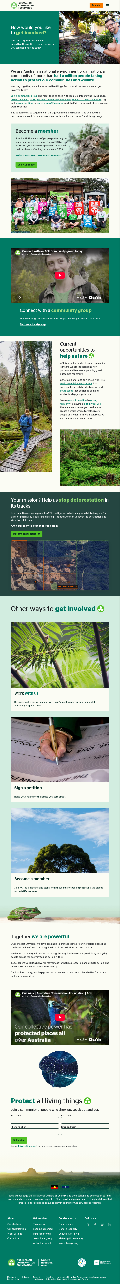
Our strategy (14, 1224)
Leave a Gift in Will (69, 1234)
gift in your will (92, 404)
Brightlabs (51, 1279)
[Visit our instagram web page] (102, 1224)
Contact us (13, 1238)
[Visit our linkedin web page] (109, 1224)
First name (16, 1116)
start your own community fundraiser (50, 99)
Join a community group (24, 96)
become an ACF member (50, 103)
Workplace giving (68, 1243)
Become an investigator (26, 534)
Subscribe (19, 1140)
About (11, 1218)
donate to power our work (86, 99)
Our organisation (16, 1229)
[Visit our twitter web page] (88, 1224)
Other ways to (54, 609)
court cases (66, 391)
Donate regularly (68, 1229)
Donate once (66, 1224)
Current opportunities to (77, 350)
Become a (37, 131)
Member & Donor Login (13, 1278)
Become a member (43, 1229)
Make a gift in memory (71, 1238)
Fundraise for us (42, 1234)
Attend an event (42, 1243)
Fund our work (67, 1218)
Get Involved (40, 1218)
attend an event (20, 99)
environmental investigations (76, 383)
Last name (66, 1116)
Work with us (14, 1234)
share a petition (24, 103)
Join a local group (42, 1238)
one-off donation (77, 400)
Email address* (68, 1127)
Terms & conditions (38, 1278)
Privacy (25, 1277)
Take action (39, 1224)
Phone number (18, 1127)
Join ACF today (26, 165)
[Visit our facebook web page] (95, 1224)
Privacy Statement (27, 1146)
